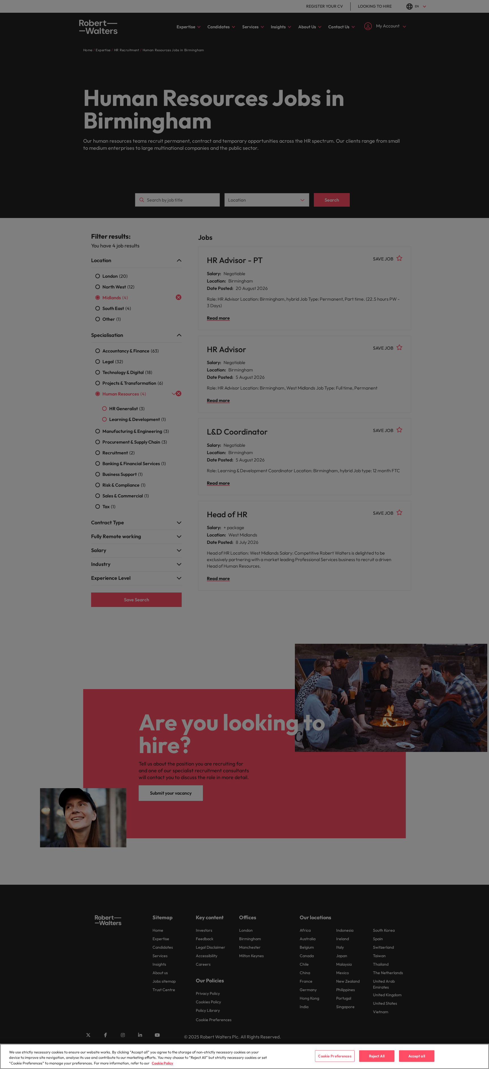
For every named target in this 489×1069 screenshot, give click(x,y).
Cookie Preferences (334, 1055)
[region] (244, 1056)
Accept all (416, 1055)
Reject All (377, 1055)
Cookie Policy (162, 1063)
